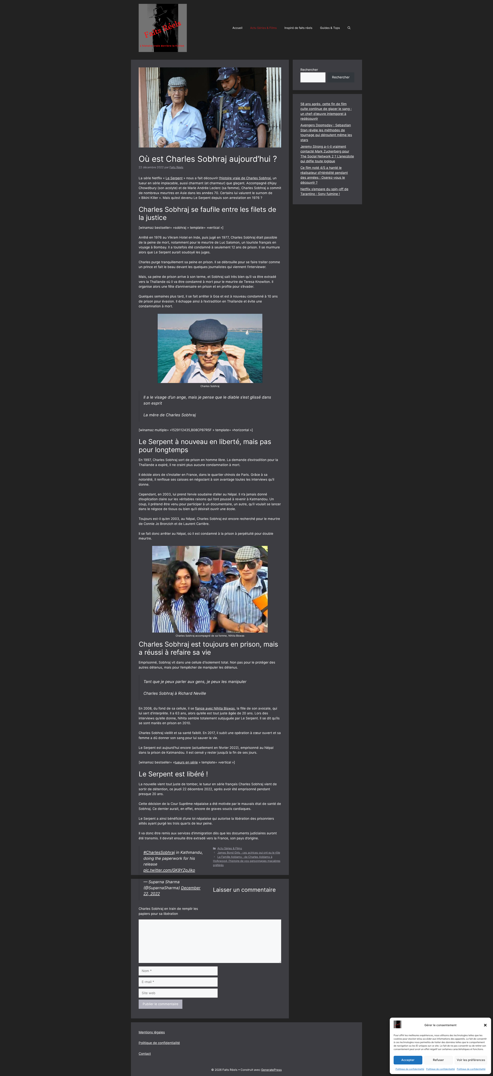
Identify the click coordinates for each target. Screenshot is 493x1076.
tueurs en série (186, 762)
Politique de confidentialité (410, 1069)
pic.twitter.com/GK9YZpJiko (169, 870)
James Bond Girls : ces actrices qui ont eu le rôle (248, 852)
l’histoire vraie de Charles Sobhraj (245, 178)
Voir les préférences (471, 1060)
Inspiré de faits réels (298, 28)
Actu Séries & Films (263, 28)
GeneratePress (271, 1070)
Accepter (407, 1060)
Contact (145, 1054)
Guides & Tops (330, 28)
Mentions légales (152, 1032)
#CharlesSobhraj (159, 852)
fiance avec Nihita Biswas (215, 708)
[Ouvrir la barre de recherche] (349, 28)
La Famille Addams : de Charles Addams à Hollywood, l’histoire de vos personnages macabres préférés (246, 861)
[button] (485, 1025)
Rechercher (309, 70)
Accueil (237, 28)
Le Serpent (174, 178)
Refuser (438, 1060)
